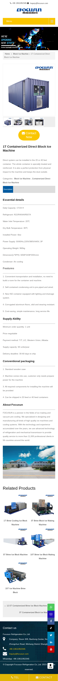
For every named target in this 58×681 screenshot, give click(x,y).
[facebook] (50, 621)
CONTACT (45, 677)
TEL (16, 677)
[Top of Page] (50, 666)
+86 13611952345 (17, 649)
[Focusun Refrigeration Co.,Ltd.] (29, 11)
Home (7, 54)
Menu (9, 21)
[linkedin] (50, 642)
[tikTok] (50, 628)
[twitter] (50, 635)
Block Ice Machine (20, 54)
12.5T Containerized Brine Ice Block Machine (25, 606)
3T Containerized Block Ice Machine (36, 612)
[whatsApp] (50, 607)
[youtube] (50, 649)
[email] (50, 614)
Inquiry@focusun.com (39, 3)
